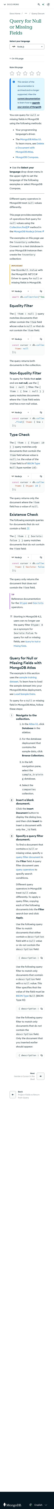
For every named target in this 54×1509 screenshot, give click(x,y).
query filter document (28, 857)
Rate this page (16, 67)
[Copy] (41, 291)
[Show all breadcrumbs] (26, 13)
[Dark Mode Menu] (48, 4)
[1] (28, 528)
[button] (41, 1504)
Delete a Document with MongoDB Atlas (30, 147)
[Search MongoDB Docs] (39, 4)
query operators (25, 869)
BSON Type (33, 463)
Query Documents (40, 13)
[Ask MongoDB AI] (43, 4)
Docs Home (15, 13)
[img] (12, 73)
